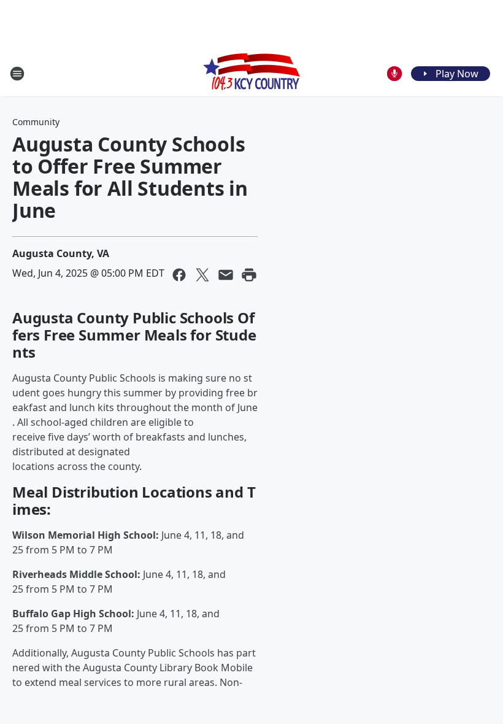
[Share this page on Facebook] (179, 274)
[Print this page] (249, 274)
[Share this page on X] (202, 274)
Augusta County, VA (60, 253)
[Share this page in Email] (225, 274)
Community (36, 122)
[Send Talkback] (394, 73)
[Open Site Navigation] (17, 73)
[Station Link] (251, 73)
